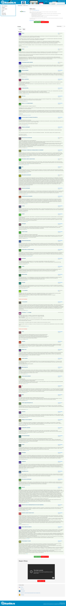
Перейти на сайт (45, 22)
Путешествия (4, 14)
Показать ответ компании (23, 299)
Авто (2, 11)
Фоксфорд (22, 594)
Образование (4, 13)
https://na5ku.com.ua (36, 10)
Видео (24, 29)
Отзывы (20, 29)
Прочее (3, 10)
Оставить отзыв (37, 22)
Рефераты (3, 7)
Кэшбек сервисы (4, 8)
